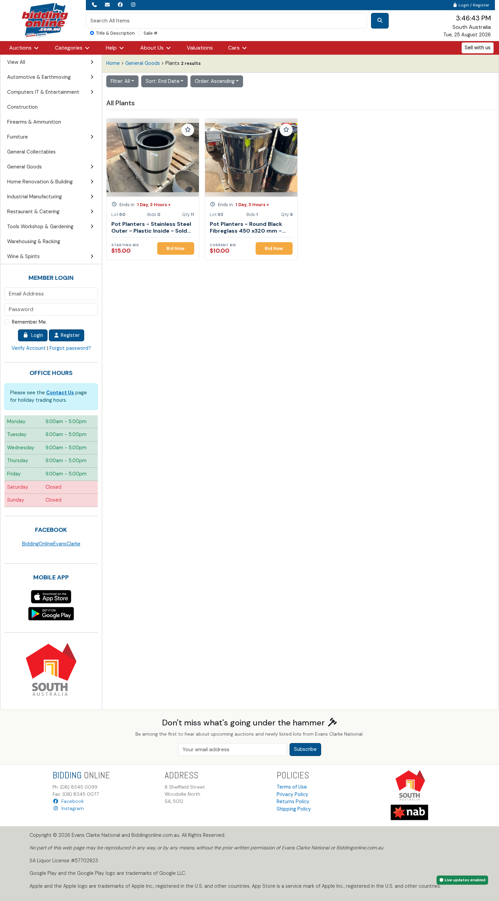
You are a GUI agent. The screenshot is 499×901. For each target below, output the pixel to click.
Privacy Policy (292, 794)
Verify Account (29, 348)
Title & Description (115, 33)
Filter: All (120, 81)
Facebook (71, 801)
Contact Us (60, 393)
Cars (234, 47)
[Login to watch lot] (187, 130)
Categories (69, 47)
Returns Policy (293, 801)
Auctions (21, 47)
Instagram (71, 808)
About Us (152, 47)
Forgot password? (70, 348)
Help (112, 47)
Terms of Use (292, 787)
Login (36, 335)
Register (69, 335)
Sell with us (478, 47)
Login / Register (473, 5)
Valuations (200, 47)
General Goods (142, 63)
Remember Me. (29, 322)
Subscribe (305, 749)
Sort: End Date (163, 81)
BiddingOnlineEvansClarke (51, 544)
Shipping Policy (294, 809)
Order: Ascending (215, 81)
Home (113, 63)
